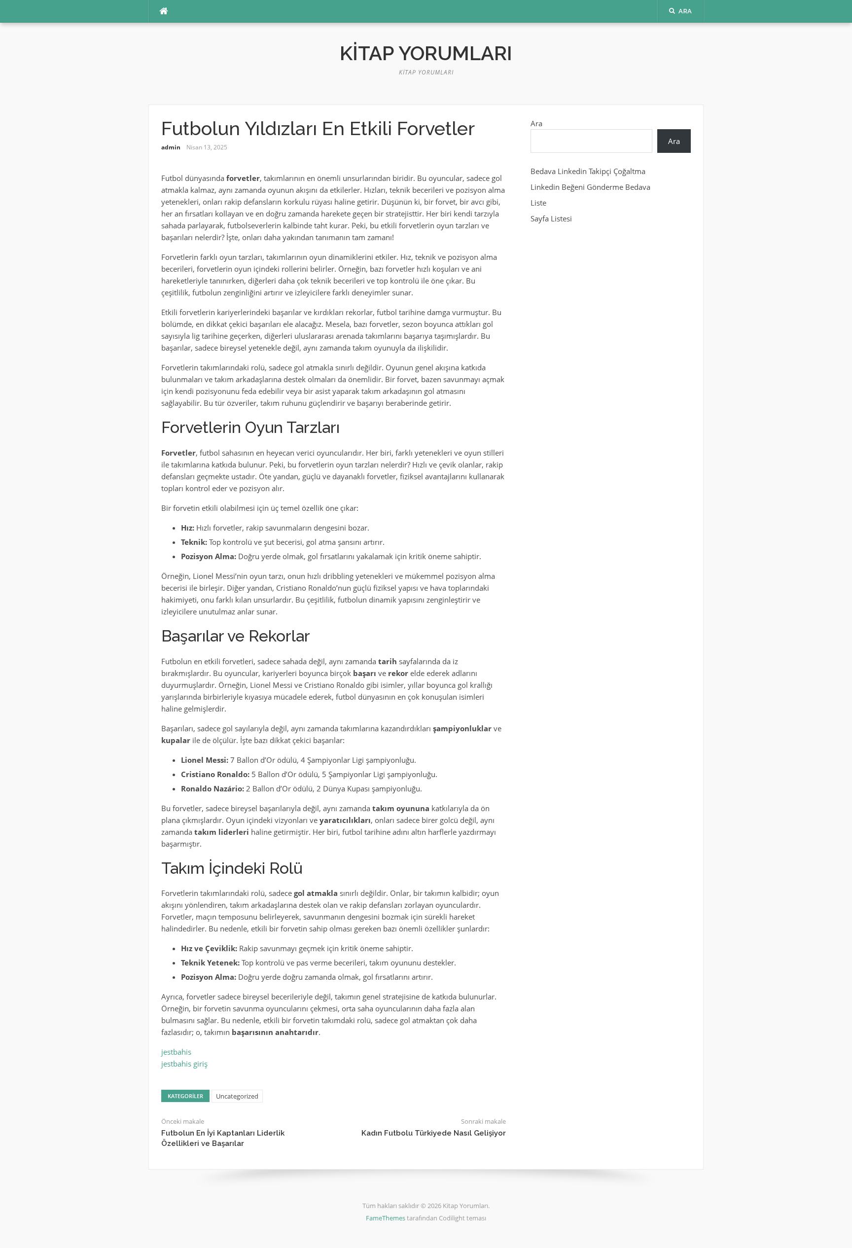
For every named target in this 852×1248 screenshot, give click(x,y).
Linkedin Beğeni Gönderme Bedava (590, 187)
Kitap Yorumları (426, 53)
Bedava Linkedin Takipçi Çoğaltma (588, 171)
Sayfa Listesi (551, 218)
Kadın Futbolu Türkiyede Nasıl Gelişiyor (433, 1133)
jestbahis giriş (184, 1064)
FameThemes (385, 1217)
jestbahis (176, 1052)
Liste (538, 203)
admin (170, 147)
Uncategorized (237, 1096)
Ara (536, 123)
